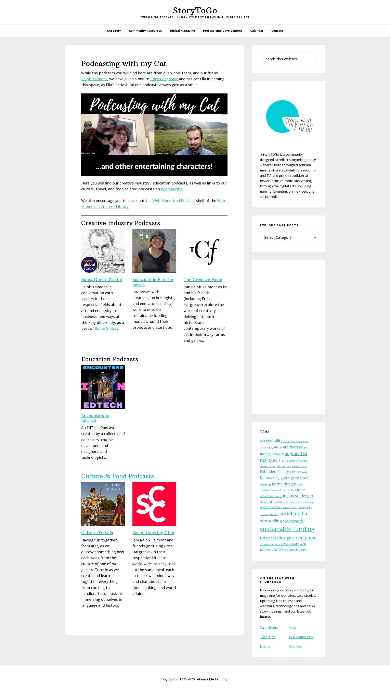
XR (281, 549)
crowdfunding (298, 460)
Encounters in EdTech (95, 418)
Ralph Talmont (94, 78)
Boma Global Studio (101, 279)
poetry (274, 514)
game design (284, 484)
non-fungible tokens (286, 502)
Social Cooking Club (153, 532)
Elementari (283, 466)
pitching (264, 514)
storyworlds (293, 520)
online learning (306, 502)
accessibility (271, 441)
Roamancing (171, 189)
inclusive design (298, 495)
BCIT (277, 460)
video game (304, 538)
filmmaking (270, 477)
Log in (226, 679)
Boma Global (106, 328)
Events (265, 646)
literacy (264, 502)
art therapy (293, 447)
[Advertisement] (288, 339)
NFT (272, 502)
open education (271, 507)
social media (293, 513)
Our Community (301, 637)
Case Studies (269, 627)
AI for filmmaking (292, 441)
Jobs (292, 627)
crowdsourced (267, 466)
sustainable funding (287, 529)
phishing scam (289, 507)
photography (305, 507)
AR (276, 447)
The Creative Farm (203, 279)
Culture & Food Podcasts (117, 476)
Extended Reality (274, 471)
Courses (295, 646)
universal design (275, 538)
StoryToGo (195, 10)
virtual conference (270, 544)
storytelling (271, 521)
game (285, 477)
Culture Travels (97, 532)
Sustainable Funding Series (153, 282)
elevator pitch (299, 466)
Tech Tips (267, 637)
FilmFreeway (299, 472)
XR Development (296, 550)
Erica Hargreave (164, 78)
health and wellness (285, 490)
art (280, 447)
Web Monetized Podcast (174, 200)
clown (285, 460)
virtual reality (290, 544)
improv (278, 496)
